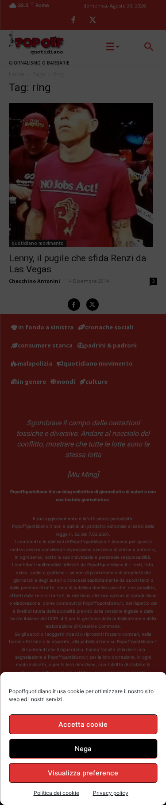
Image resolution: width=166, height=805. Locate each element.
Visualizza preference (83, 773)
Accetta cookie (83, 724)
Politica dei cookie (56, 793)
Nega (83, 748)
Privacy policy (110, 793)
